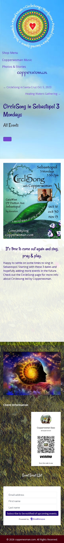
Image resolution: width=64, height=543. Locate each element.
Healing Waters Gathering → (43, 93)
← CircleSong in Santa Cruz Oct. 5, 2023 (27, 87)
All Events (11, 125)
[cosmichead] (32, 373)
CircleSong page (31, 275)
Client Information (15, 405)
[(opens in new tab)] (46, 438)
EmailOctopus (39, 519)
